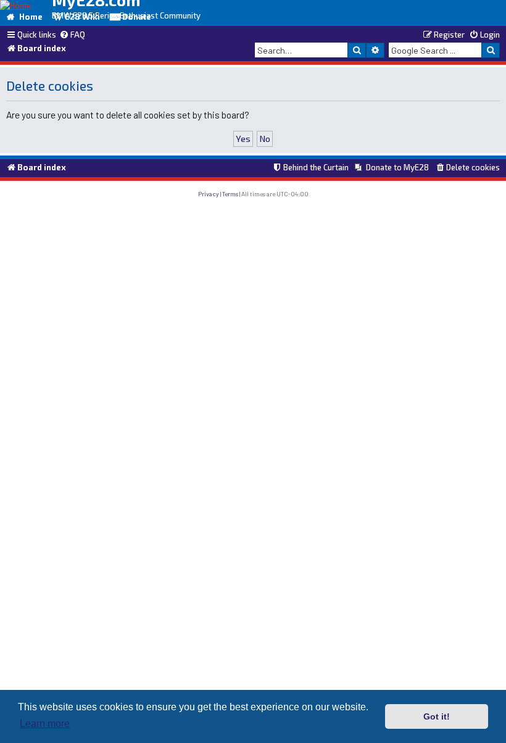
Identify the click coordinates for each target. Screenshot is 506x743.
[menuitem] (72, 35)
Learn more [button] (45, 723)
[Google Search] (490, 50)
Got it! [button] (436, 716)
